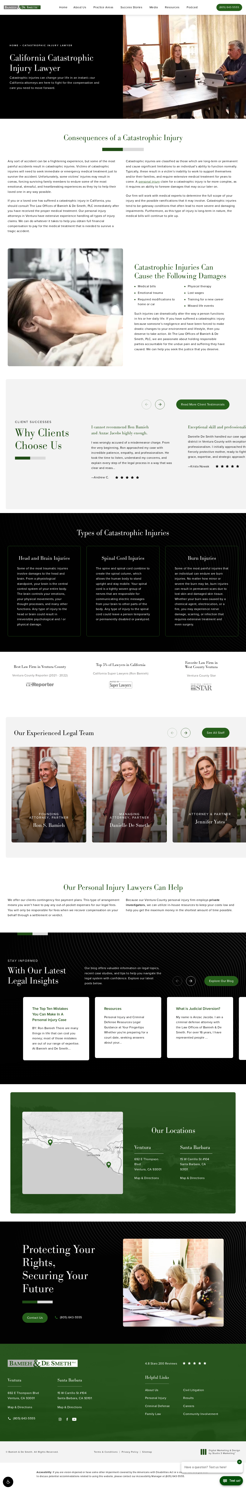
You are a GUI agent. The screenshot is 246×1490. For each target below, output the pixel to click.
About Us (79, 7)
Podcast (192, 7)
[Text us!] (231, 1482)
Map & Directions (147, 1168)
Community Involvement (200, 1414)
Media (154, 7)
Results (188, 1398)
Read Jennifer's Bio (210, 841)
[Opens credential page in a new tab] (32, 684)
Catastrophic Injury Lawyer (47, 45)
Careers (188, 1406)
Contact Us (35, 1317)
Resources (172, 7)
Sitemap (147, 1452)
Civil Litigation (193, 1390)
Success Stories (131, 7)
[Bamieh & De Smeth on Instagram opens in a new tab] (60, 1419)
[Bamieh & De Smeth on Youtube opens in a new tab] (74, 1419)
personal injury (149, 181)
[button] (8, 1482)
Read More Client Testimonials (203, 404)
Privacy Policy (130, 1452)
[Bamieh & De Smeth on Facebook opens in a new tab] (67, 1419)
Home (63, 7)
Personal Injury (155, 1398)
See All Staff (216, 732)
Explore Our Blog (221, 981)
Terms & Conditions (106, 1452)
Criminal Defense (157, 1406)
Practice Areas (103, 7)
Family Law (153, 1414)
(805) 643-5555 (174, 1476)
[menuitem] (60, 1419)
